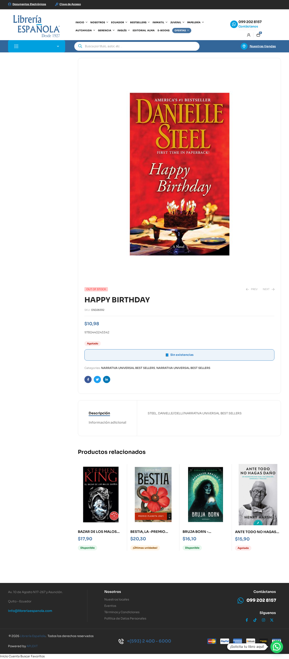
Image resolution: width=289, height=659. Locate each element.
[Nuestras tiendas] (244, 46)
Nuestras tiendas (263, 46)
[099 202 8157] (234, 24)
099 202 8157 (250, 22)
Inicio (4, 656)
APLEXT (32, 646)
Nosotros (112, 591)
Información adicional (107, 422)
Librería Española (32, 636)
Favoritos (38, 656)
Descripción (99, 413)
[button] (276, 646)
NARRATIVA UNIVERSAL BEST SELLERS (128, 368)
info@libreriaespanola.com (30, 611)
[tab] (107, 413)
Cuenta (14, 656)
